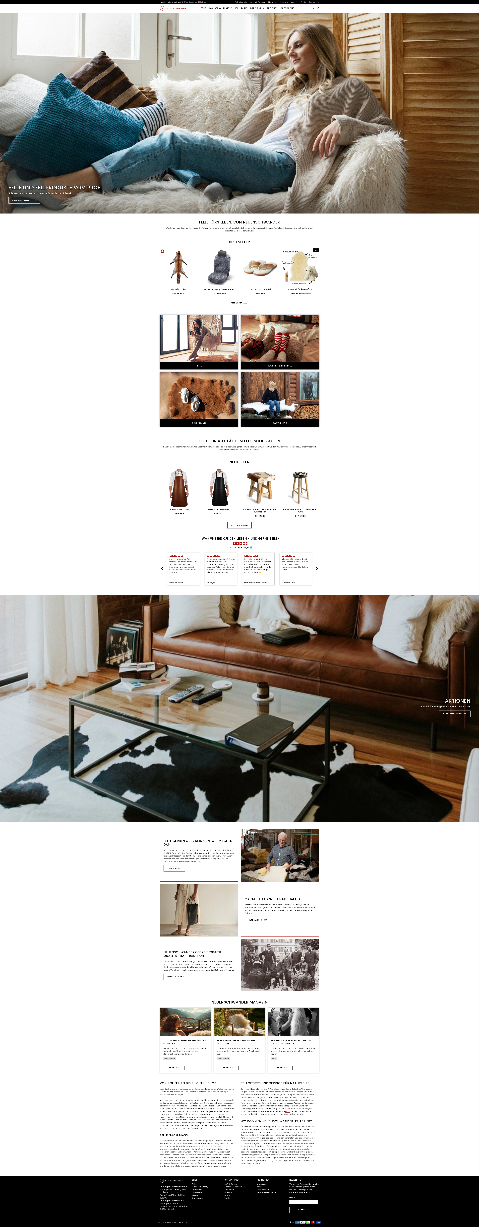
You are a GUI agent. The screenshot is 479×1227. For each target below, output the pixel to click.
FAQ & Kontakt (241, 2)
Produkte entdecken (24, 200)
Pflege (274, 1059)
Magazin (294, 2)
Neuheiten (239, 462)
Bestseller (239, 242)
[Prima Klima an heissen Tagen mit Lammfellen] (239, 1022)
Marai (287, 1111)
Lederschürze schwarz (219, 509)
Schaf (253, 1146)
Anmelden (303, 1209)
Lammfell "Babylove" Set (300, 289)
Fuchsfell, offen (178, 289)
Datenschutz (263, 1189)
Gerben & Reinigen (257, 2)
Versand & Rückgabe (266, 1192)
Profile (303, 2)
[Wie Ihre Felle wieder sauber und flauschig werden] (293, 1022)
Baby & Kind (257, 8)
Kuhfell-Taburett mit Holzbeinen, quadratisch (259, 510)
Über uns (284, 2)
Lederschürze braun (179, 509)
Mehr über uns (175, 976)
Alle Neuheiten (239, 525)
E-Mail (292, 1197)
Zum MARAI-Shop (257, 920)
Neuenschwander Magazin (240, 1002)
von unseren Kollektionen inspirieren (194, 1154)
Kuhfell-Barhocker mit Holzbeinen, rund (300, 510)
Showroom (273, 2)
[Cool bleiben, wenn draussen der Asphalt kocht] (185, 1022)
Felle (203, 8)
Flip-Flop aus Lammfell (259, 289)
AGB (259, 1186)
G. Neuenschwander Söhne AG (177, 1222)
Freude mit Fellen (169, 1059)
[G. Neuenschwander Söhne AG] (173, 8)
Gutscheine (287, 8)
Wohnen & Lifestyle (220, 8)
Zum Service (174, 868)
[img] (240, 543)
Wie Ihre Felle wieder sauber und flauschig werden (291, 1042)
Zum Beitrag (174, 1067)
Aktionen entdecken (455, 713)
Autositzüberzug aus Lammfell (219, 289)
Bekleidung (241, 8)
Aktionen (272, 8)
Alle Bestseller (239, 302)
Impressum (262, 1184)
